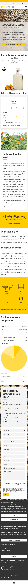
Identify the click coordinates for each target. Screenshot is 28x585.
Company (6, 449)
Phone (5, 445)
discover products (14, 519)
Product (5, 467)
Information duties (5, 577)
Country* (6, 453)
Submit (5, 494)
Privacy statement (16, 488)
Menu (14, 583)
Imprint (2, 575)
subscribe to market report (14, 223)
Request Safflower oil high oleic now (14, 44)
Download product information (14, 48)
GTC (16, 575)
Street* (5, 456)
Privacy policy (10, 575)
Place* (5, 464)
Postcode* (6, 460)
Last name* (6, 438)
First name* (7, 434)
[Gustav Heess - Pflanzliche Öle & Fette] (7, 7)
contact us (14, 556)
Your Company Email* (9, 441)
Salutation (6, 430)
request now (14, 515)
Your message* (7, 471)
